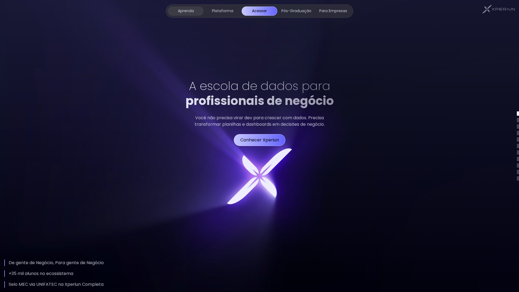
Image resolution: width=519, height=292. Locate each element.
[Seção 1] (518, 113)
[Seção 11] (518, 178)
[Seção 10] (518, 172)
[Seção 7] (518, 152)
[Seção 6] (518, 146)
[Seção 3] (518, 126)
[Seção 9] (518, 165)
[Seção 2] (518, 120)
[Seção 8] (518, 159)
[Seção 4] (518, 133)
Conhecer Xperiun (259, 140)
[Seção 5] (518, 139)
